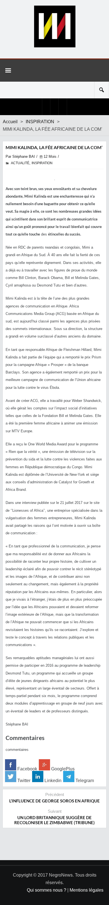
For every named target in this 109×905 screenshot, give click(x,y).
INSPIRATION (40, 121)
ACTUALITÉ (20, 163)
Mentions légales (86, 890)
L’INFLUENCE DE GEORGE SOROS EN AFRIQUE (54, 800)
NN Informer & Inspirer (54, 26)
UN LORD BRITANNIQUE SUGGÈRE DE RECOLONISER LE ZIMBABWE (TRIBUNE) (54, 820)
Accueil (10, 121)
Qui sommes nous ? (46, 890)
